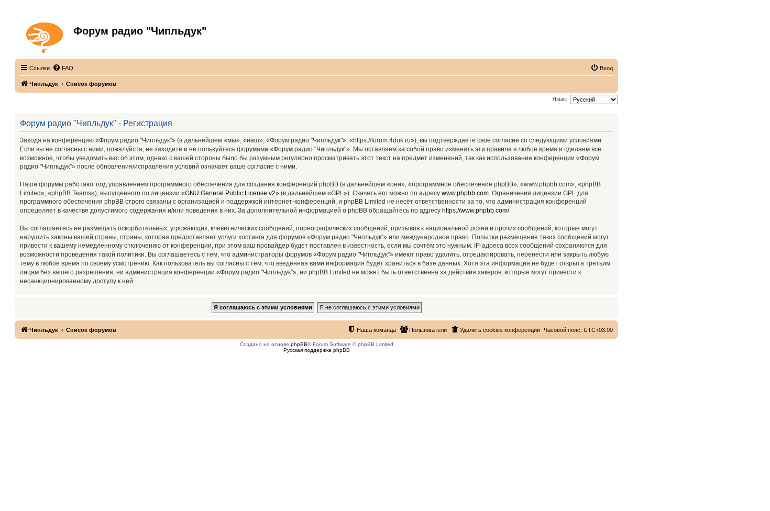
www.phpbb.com (465, 193)
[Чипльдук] (45, 35)
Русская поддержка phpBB (316, 350)
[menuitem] (62, 68)
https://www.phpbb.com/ (475, 210)
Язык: (559, 99)
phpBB (299, 344)
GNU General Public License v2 (230, 193)
